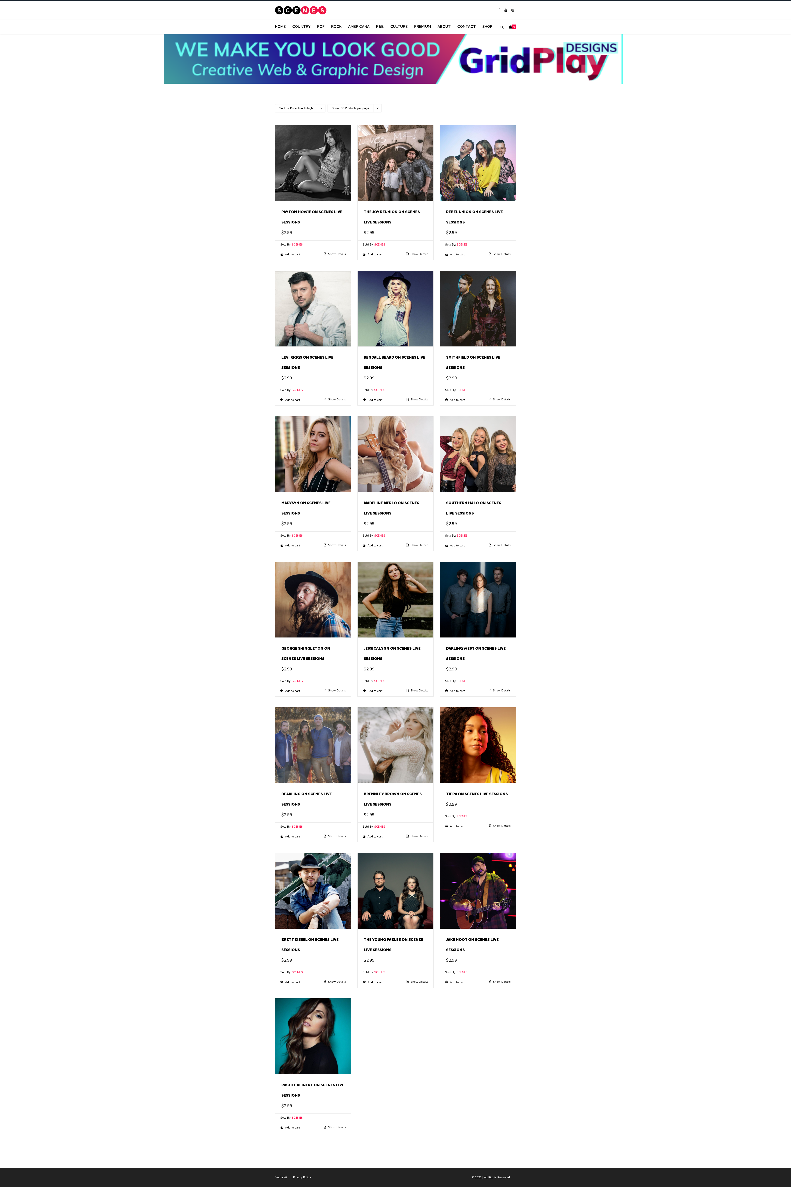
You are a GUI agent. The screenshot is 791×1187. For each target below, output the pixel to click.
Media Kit (281, 1177)
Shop (487, 26)
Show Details (336, 254)
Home (280, 26)
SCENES (297, 245)
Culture (399, 26)
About (444, 26)
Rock (336, 26)
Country (301, 26)
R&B (380, 26)
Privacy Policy (302, 1177)
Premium (422, 26)
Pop (321, 26)
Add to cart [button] (292, 254)
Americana (359, 26)
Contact (466, 26)
